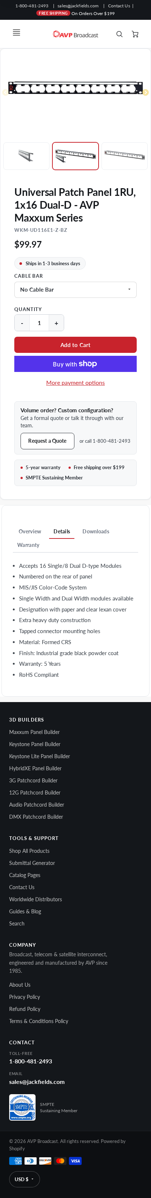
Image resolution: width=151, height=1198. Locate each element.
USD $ (22, 1179)
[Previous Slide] (5, 92)
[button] (75, 345)
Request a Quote (47, 441)
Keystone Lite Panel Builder (39, 756)
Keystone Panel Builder (34, 744)
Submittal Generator (32, 863)
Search (17, 923)
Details (62, 531)
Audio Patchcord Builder (36, 804)
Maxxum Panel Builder (34, 732)
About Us (19, 985)
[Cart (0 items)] (136, 34)
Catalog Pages (24, 875)
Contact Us (119, 5)
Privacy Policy (24, 997)
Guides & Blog (25, 911)
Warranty (28, 545)
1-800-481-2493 (32, 5)
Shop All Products (29, 851)
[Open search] (119, 34)
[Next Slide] (145, 92)
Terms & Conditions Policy (38, 1021)
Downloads (95, 531)
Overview (30, 531)
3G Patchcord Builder (33, 780)
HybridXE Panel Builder (35, 768)
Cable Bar (28, 276)
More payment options (75, 382)
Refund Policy (24, 1009)
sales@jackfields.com (78, 5)
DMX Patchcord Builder (36, 817)
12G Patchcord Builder (34, 792)
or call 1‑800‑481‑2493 (105, 441)
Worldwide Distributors (35, 899)
